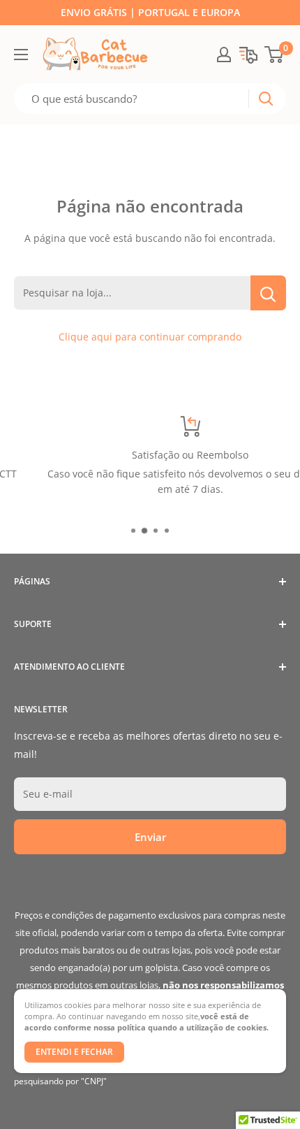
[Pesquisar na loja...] (268, 292)
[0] (274, 54)
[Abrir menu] (21, 54)
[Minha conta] (224, 54)
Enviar (150, 837)
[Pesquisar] (265, 98)
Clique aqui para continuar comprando (150, 336)
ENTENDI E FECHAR (74, 1052)
